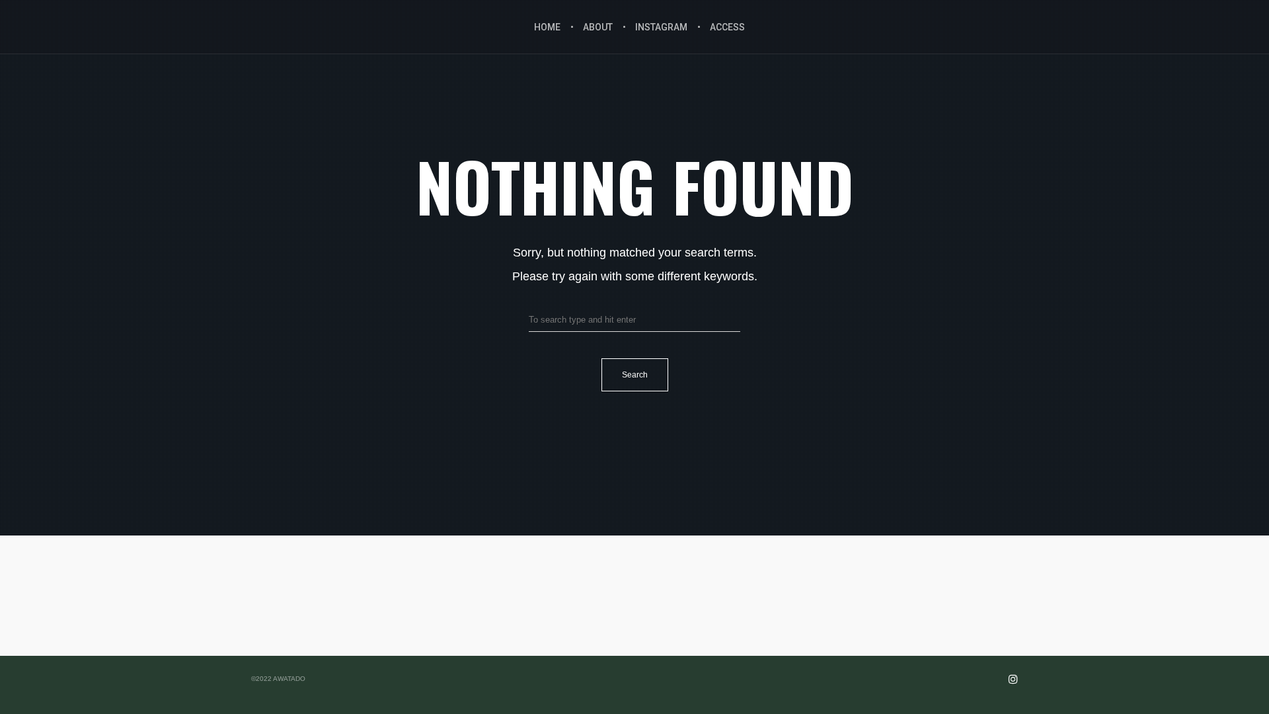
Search (635, 374)
